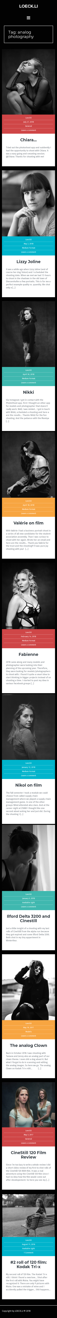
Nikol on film (28, 785)
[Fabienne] (28, 595)
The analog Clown (28, 1045)
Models (28, 1032)
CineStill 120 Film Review (28, 1155)
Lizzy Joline (29, 261)
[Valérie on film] (28, 464)
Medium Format (28, 248)
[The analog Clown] (28, 987)
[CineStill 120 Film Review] (28, 1104)
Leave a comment (28, 130)
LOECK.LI (28, 6)
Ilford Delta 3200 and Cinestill (28, 918)
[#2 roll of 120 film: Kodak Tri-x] (28, 1215)
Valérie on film (28, 523)
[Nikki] (28, 334)
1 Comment (28, 1253)
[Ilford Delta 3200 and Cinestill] (28, 858)
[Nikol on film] (28, 727)
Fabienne (28, 654)
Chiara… (28, 139)
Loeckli (28, 118)
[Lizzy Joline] (28, 203)
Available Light (28, 902)
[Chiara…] (28, 81)
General (28, 126)
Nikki (28, 392)
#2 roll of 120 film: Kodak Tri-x (28, 1264)
